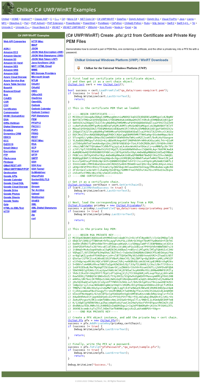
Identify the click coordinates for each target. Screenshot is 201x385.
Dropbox (8, 130)
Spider (35, 183)
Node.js (118, 27)
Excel (128, 27)
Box (6, 94)
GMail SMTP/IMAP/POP (16, 169)
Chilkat (5, 18)
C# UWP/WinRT (105, 18)
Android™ (26, 18)
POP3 (34, 130)
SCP (33, 147)
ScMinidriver (38, 172)
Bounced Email (12, 91)
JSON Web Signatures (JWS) (47, 55)
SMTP (34, 158)
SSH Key (36, 165)
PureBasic (103, 23)
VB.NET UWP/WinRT (74, 27)
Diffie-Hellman (11, 123)
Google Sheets (12, 197)
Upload (35, 193)
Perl (26, 23)
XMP (34, 211)
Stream (35, 186)
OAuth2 (35, 87)
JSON (34, 48)
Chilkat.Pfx (75, 320)
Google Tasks (11, 201)
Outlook (35, 105)
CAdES (8, 98)
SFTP (34, 154)
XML (33, 204)
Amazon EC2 (11, 52)
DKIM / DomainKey (14, 116)
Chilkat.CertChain (79, 184)
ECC (6, 140)
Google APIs (10, 176)
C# (63, 18)
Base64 (8, 87)
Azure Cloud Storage (15, 77)
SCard (34, 151)
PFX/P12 (36, 122)
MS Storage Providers (43, 73)
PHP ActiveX (38, 23)
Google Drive (11, 190)
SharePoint (37, 176)
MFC (4, 23)
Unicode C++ (23, 27)
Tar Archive (37, 190)
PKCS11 (36, 126)
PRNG (34, 133)
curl (33, 218)
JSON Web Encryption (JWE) (47, 52)
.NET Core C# (87, 18)
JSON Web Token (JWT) (44, 59)
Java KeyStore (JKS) (43, 62)
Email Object (11, 147)
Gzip (6, 204)
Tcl (193, 23)
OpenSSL (36, 101)
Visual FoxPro (169, 18)
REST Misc (37, 140)
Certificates (10, 109)
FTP (6, 155)
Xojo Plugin (106, 27)
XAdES (35, 200)
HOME (15, 18)
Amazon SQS (11, 73)
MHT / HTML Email (41, 66)
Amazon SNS (11, 70)
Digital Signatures (13, 126)
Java (182, 18)
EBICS (7, 137)
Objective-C (15, 23)
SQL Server (158, 23)
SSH (33, 161)
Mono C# (72, 18)
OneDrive (36, 98)
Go (135, 27)
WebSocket (37, 197)
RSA (34, 144)
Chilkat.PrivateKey (80, 205)
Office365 (36, 94)
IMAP (34, 45)
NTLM (34, 80)
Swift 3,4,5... (183, 23)
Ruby (147, 23)
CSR (6, 101)
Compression (11, 112)
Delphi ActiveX (137, 18)
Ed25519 (8, 144)
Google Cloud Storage (16, 186)
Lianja (190, 18)
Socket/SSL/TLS (40, 179)
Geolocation (10, 172)
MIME (34, 69)
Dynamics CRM (12, 133)
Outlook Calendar (41, 108)
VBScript (92, 27)
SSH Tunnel (37, 168)
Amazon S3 (10, 59)
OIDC (34, 91)
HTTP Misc (37, 41)
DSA (6, 119)
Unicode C (7, 27)
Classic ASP (41, 18)
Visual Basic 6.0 (40, 27)
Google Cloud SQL (14, 183)
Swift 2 (170, 23)
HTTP (7, 211)
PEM (34, 119)
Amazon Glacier (12, 55)
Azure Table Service (15, 84)
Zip (33, 214)
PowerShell (89, 23)
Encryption (10, 151)
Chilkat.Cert (76, 84)
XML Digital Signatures (44, 207)
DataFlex (121, 18)
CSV (6, 105)
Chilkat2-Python (133, 23)
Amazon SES (11, 66)
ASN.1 (7, 48)
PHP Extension (55, 23)
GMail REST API (12, 165)
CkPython (116, 23)
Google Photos (12, 193)
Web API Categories (15, 41)
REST (34, 137)
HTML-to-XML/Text (14, 208)
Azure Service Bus (14, 80)
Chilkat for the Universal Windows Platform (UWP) (115, 68)
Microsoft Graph (40, 76)
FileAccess (10, 158)
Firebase (8, 162)
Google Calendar (13, 179)
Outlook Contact (40, 112)
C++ (57, 18)
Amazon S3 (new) (13, 62)
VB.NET (56, 27)
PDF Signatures (40, 115)
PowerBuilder (73, 23)
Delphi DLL (153, 18)
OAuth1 (35, 84)
